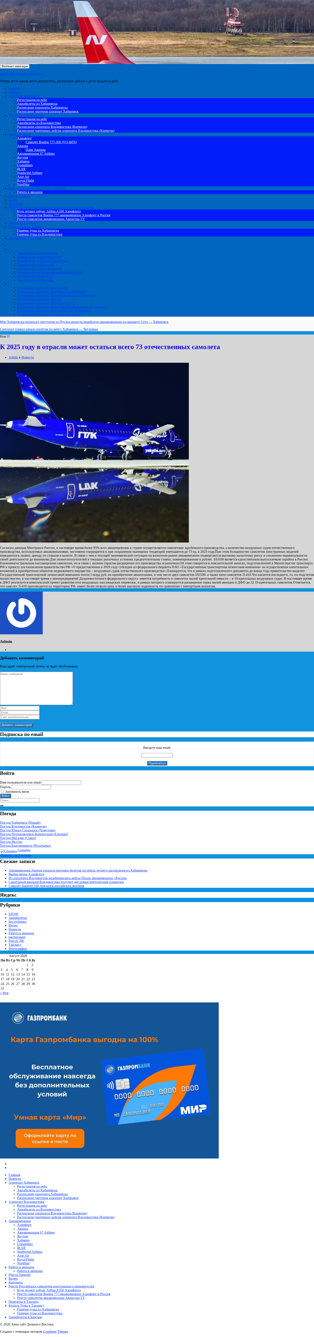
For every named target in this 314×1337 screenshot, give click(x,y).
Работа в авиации (37, 188)
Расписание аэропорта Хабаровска (42, 107)
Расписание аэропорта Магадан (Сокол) (46, 303)
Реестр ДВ (16, 941)
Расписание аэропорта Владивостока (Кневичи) (52, 127)
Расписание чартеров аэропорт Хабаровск (48, 111)
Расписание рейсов (23, 284)
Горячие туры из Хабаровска (38, 230)
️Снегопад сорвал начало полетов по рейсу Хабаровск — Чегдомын (49, 329)
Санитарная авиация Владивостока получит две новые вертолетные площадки (66, 882)
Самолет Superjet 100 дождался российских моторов (46, 886)
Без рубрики (17, 921)
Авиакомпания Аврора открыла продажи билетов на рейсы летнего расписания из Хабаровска (78, 870)
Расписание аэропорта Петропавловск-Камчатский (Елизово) (62, 307)
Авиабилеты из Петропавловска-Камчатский (50, 272)
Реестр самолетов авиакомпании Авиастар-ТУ (51, 219)
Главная (14, 88)
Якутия (22, 157)
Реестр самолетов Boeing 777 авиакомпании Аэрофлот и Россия (63, 215)
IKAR (21, 169)
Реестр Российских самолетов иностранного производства (51, 207)
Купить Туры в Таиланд (26, 226)
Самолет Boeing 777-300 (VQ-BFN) (51, 142)
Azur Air (23, 176)
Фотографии (18, 948)
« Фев (4, 993)
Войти (5, 795)
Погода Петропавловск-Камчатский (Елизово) (34, 834)
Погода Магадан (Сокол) (18, 838)
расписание (17, 937)
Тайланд (15, 944)
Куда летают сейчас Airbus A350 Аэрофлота (49, 211)
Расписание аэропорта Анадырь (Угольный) (49, 314)
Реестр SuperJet (20, 196)
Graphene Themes (55, 1331)
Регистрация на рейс (32, 100)
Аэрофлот (24, 138)
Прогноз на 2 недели (16, 855)
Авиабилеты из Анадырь (35, 280)
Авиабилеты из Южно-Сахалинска (42, 261)
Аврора (22, 146)
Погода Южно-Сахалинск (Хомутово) (27, 830)
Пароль (5, 787)
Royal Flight (25, 180)
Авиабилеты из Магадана (35, 264)
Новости (15, 92)
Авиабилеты (18, 249)
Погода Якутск (11, 842)
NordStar (23, 184)
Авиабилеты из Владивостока (39, 123)
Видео (13, 200)
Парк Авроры (36, 150)
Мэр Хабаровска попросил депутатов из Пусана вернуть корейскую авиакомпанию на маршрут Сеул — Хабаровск (84, 322)
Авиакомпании (20, 134)
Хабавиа (23, 161)
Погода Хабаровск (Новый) (20, 822)
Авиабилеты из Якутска (34, 276)
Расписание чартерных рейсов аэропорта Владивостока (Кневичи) (65, 130)
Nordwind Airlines (29, 173)
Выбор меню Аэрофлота (26, 874)
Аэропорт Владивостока (26, 115)
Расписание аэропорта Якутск (39, 299)
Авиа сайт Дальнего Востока (21, 74)
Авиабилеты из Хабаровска (37, 103)
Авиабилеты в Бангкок (25, 238)
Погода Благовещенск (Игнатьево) (25, 845)
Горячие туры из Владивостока (39, 234)
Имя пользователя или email (20, 782)
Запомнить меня (17, 791)
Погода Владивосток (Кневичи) (23, 826)
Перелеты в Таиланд (24, 223)
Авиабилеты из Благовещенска (40, 268)
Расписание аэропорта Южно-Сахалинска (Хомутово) (56, 295)
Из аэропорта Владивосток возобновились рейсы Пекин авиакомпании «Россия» (68, 878)
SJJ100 (13, 914)
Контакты (16, 203)
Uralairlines (25, 165)
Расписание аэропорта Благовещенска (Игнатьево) (54, 311)
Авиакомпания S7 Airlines (36, 153)
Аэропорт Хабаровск (24, 96)
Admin (13, 357)
